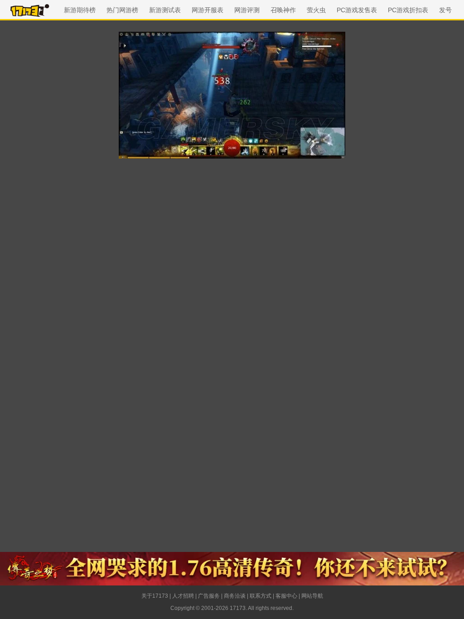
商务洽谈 (235, 596)
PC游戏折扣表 (408, 10)
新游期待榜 (80, 10)
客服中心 (286, 596)
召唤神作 (283, 10)
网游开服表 (207, 10)
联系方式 (260, 596)
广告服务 (209, 596)
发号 (445, 10)
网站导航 (312, 596)
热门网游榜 (122, 10)
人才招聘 (183, 596)
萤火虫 (316, 10)
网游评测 (247, 10)
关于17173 (154, 596)
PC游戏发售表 (357, 10)
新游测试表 (165, 10)
